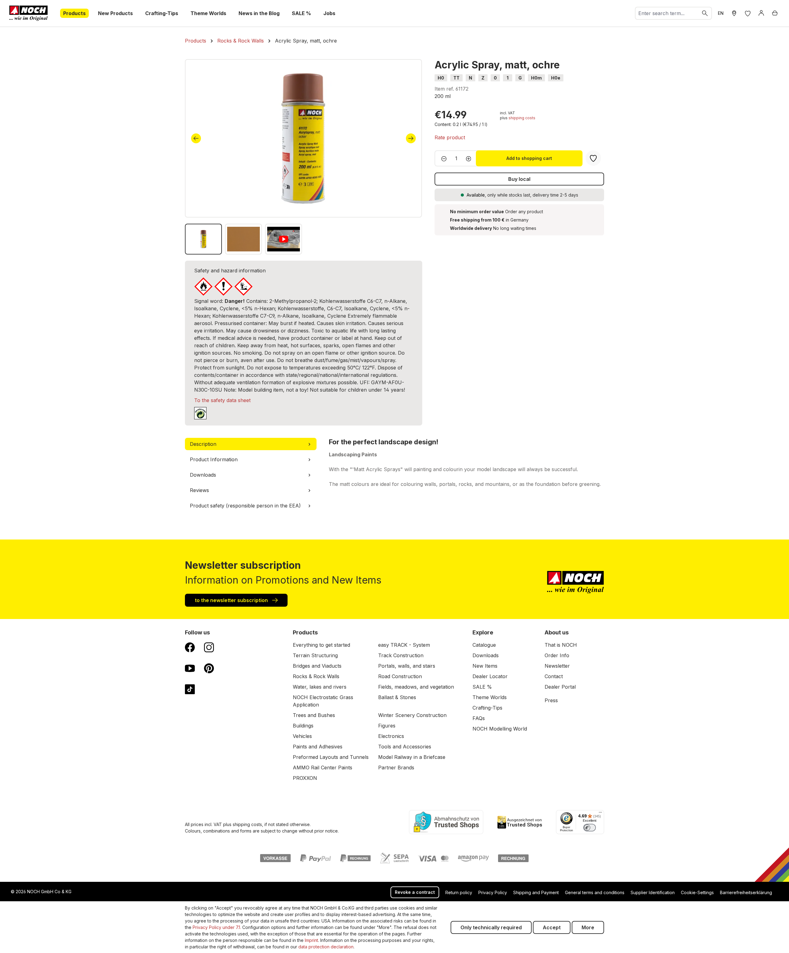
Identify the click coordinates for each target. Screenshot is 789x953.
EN (721, 13)
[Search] (705, 13)
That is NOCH (561, 645)
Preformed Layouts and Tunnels (331, 757)
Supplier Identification (653, 892)
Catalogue (484, 645)
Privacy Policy (492, 892)
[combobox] (667, 13)
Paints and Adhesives (317, 746)
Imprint (311, 940)
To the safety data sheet (222, 400)
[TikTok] (190, 689)
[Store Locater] (734, 13)
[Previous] (196, 138)
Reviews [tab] (199, 490)
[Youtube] (190, 668)
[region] (303, 157)
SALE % (482, 687)
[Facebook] (190, 647)
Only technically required (491, 927)
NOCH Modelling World (499, 729)
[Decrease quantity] (442, 158)
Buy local (519, 179)
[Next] (411, 138)
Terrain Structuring (315, 655)
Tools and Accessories (404, 746)
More (588, 927)
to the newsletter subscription (232, 600)
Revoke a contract (415, 892)
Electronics (391, 736)
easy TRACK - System (404, 645)
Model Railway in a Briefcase (411, 757)
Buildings (303, 726)
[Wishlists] (748, 13)
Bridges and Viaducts (317, 666)
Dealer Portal (560, 687)
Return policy (458, 892)
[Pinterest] (209, 668)
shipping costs (522, 118)
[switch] (589, 827)
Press (551, 700)
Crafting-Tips (487, 708)
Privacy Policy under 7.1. (217, 927)
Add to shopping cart (529, 158)
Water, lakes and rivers (319, 687)
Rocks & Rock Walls (316, 676)
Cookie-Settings (697, 892)
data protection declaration (326, 946)
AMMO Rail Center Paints (322, 767)
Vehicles (302, 736)
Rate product (450, 137)
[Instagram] (209, 647)
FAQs (478, 718)
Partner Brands (396, 767)
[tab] (251, 444)
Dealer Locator (490, 676)
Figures (386, 726)
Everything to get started (321, 645)
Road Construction (400, 676)
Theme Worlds (489, 697)
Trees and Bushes (314, 715)
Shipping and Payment (536, 892)
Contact (554, 676)
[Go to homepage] (28, 13)
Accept (552, 927)
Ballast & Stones (397, 697)
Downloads (485, 655)
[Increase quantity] (470, 158)
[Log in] (761, 13)
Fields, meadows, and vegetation (416, 687)
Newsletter (557, 666)
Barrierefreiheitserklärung (746, 892)
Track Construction (400, 655)
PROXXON (305, 778)
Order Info (557, 655)
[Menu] (600, 813)
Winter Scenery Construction (412, 715)
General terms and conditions (594, 892)
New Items (484, 666)
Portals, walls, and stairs (406, 666)
